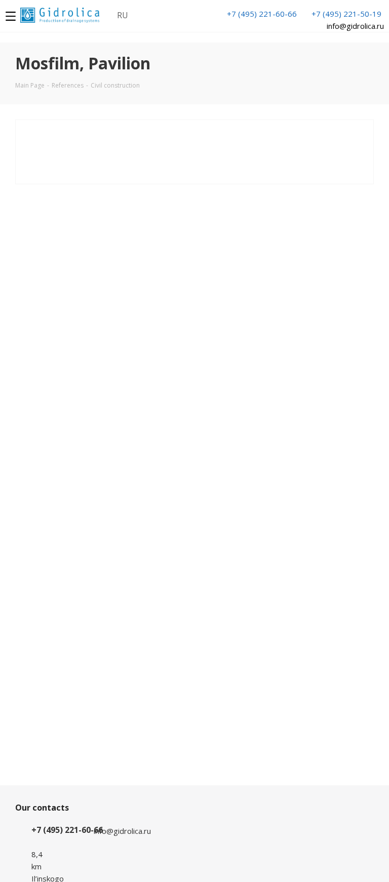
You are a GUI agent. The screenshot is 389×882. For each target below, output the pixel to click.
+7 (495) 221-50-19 (346, 14)
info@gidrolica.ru (355, 26)
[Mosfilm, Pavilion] (127, 151)
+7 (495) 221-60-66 (262, 14)
